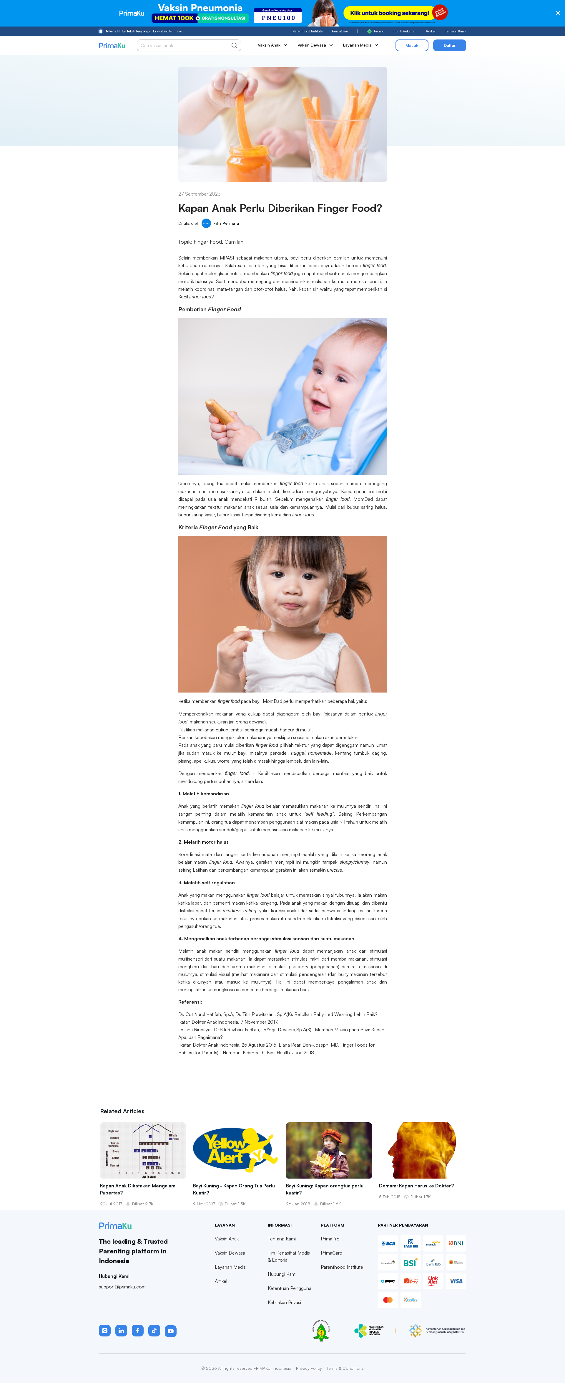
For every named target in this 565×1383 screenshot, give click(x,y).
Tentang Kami (455, 31)
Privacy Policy (309, 1368)
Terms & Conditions (345, 1368)
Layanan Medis (230, 1267)
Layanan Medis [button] (357, 44)
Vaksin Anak (227, 1239)
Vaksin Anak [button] (269, 44)
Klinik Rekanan (404, 31)
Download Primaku (144, 31)
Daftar (450, 45)
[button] (105, 1330)
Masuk (412, 45)
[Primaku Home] (112, 45)
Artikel (431, 31)
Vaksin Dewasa (230, 1253)
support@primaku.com (122, 1287)
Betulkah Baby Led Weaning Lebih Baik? (336, 1014)
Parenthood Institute (308, 31)
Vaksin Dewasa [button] (312, 44)
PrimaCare (340, 31)
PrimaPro (330, 1239)
